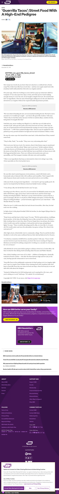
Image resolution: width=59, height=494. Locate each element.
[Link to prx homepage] (28, 461)
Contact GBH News (35, 413)
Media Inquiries (34, 416)
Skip (30, 488)
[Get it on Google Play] (45, 300)
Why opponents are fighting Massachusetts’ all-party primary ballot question (24, 363)
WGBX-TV (11, 431)
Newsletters (33, 418)
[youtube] (34, 427)
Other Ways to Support (36, 399)
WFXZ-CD (17, 431)
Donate (52, 2)
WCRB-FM (4, 434)
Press (3, 393)
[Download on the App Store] (33, 300)
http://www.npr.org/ (34, 278)
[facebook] (40, 427)
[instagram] (30, 427)
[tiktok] (32, 427)
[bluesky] (36, 427)
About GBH (5, 382)
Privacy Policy (5, 416)
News (3, 7)
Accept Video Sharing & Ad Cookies (13, 488)
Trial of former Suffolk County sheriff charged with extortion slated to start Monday (25, 359)
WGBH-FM (24, 431)
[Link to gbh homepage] (7, 2)
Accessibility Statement (8, 418)
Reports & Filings (6, 421)
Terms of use (5, 410)
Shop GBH (32, 402)
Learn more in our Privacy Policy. (32, 484)
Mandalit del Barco (8, 65)
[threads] (38, 427)
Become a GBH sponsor (29, 108)
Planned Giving (34, 396)
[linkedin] (42, 427)
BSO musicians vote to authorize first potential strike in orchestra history (22, 356)
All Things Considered (9, 366)
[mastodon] (38, 432)
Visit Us (31, 421)
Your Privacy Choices (43, 488)
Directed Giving (34, 393)
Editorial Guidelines (7, 413)
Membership (33, 387)
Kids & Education (6, 385)
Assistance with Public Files (9, 427)
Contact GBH (33, 410)
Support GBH (33, 382)
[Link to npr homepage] (28, 458)
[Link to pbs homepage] (28, 454)
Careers (4, 390)
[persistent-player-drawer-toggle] (57, 492)
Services (4, 387)
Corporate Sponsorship (36, 390)
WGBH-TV (4, 431)
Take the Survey (10, 319)
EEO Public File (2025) (7, 424)
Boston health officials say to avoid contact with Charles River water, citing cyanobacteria (27, 369)
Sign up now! (24, 341)
